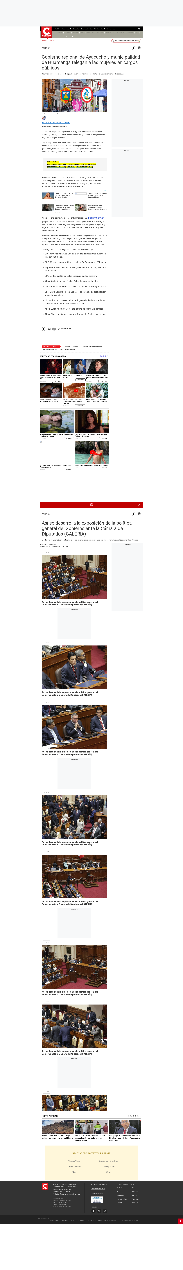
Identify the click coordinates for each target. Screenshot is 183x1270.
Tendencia (104, 29)
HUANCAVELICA (91, 32)
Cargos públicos (70, 349)
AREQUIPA (59, 32)
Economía (84, 29)
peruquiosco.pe (127, 1220)
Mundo (69, 29)
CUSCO (82, 32)
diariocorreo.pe (114, 1220)
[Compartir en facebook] (133, 48)
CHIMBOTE (75, 32)
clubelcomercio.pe (69, 1220)
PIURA (58, 36)
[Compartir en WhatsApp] (54, 329)
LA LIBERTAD (120, 32)
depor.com (92, 1220)
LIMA (137, 32)
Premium (135, 1203)
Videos (112, 29)
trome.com (102, 1220)
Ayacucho (67, 346)
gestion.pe (82, 1220)
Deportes (76, 29)
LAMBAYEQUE (129, 32)
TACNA (69, 36)
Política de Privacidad (98, 1189)
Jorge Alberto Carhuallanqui (56, 123)
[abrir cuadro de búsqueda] (139, 29)
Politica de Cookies (97, 1193)
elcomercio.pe (55, 1220)
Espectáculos (95, 29)
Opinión (134, 1195)
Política (57, 29)
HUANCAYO (100, 32)
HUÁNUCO (108, 32)
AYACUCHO (68, 32)
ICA (114, 32)
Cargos (61, 349)
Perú (63, 29)
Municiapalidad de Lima (50, 349)
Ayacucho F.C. (77, 346)
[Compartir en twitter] (139, 48)
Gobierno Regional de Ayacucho (92, 346)
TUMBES (76, 36)
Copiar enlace (66, 328)
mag (137, 1220)
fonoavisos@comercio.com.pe (70, 1194)
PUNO (63, 36)
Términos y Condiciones (99, 1184)
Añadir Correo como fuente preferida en (126, 41)
